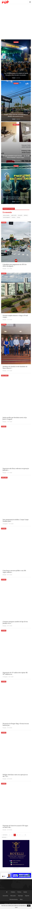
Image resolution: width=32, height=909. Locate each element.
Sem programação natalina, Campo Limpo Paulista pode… (16, 520)
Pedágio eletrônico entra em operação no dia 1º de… (15, 775)
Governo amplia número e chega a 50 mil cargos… (15, 316)
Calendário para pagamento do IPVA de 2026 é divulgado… (14, 265)
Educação (20, 215)
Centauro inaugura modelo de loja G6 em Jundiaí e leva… (15, 622)
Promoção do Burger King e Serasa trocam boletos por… (16, 724)
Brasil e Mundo (6, 215)
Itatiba (18, 217)
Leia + (16, 907)
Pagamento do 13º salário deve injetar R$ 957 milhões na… (15, 673)
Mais (21, 899)
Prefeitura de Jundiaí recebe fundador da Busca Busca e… (15, 367)
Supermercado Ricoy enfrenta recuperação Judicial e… (16, 469)
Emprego (26, 215)
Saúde (25, 892)
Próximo (4, 837)
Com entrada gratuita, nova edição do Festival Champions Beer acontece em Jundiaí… (16, 74)
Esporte (13, 217)
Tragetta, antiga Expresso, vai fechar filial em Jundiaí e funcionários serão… (16, 115)
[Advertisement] (16, 22)
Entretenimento (6, 217)
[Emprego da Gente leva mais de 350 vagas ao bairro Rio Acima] (16, 803)
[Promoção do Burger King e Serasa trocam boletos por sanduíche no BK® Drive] (16, 701)
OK (28, 905)
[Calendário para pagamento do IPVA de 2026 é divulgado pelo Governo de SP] (16, 242)
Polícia (19, 892)
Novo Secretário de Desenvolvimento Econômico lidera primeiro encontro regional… (16, 198)
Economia (16, 42)
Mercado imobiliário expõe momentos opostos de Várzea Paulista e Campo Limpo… (16, 156)
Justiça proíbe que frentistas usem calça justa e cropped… (15, 418)
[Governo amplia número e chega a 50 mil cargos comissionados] (16, 293)
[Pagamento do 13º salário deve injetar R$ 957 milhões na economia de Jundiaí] (16, 650)
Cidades (13, 892)
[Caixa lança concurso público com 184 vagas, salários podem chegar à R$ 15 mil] (16, 548)
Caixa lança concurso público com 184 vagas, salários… (14, 571)
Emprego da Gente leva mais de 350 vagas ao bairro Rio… (15, 826)
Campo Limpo (16, 124)
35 (25, 835)
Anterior (5, 835)
